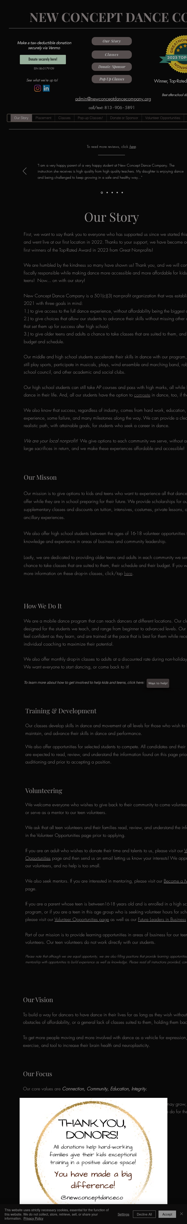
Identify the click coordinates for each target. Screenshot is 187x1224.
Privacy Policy (33, 1218)
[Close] (181, 1214)
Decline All (144, 1214)
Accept (167, 1214)
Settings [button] (123, 1214)
